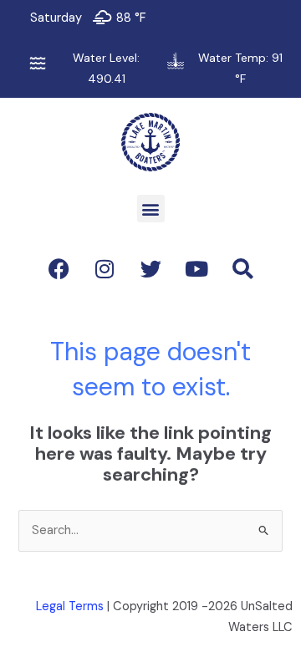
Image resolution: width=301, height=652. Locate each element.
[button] (151, 208)
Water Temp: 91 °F (240, 68)
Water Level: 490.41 (106, 68)
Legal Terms (70, 606)
